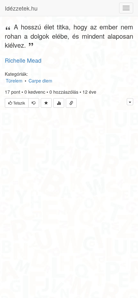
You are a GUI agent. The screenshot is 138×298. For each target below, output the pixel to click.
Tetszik (18, 103)
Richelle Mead (23, 60)
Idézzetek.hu (21, 8)
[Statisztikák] (58, 103)
